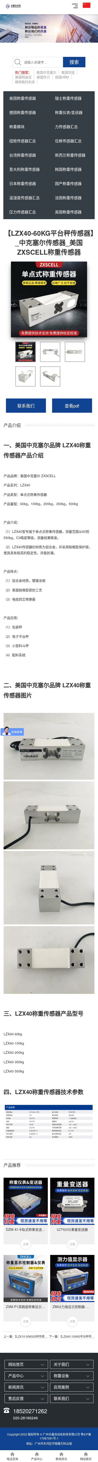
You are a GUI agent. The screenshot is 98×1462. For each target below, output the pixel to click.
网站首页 (16, 1364)
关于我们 (61, 1364)
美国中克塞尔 (30, 475)
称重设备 (61, 1375)
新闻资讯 (16, 1387)
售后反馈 (16, 1398)
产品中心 (16, 1375)
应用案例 (61, 1387)
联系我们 (25, 406)
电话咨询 (12, 1459)
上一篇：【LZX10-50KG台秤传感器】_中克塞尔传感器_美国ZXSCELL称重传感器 (26, 1336)
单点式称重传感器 (33, 494)
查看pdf (72, 406)
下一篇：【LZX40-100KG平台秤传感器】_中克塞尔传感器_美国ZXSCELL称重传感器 (71, 1336)
